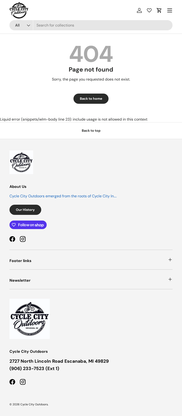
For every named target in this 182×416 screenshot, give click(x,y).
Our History (25, 210)
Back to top (91, 130)
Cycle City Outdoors (34, 404)
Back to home (91, 98)
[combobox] (91, 25)
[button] (159, 10)
